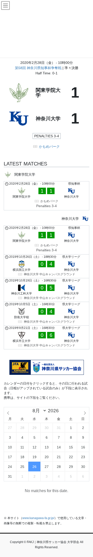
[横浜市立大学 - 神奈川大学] (46, 337)
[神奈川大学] (46, 118)
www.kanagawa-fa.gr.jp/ (38, 518)
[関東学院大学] (46, 92)
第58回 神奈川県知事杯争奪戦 (38, 68)
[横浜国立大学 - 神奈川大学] (46, 266)
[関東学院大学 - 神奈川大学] (46, 195)
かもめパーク (49, 146)
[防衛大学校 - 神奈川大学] (46, 313)
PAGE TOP (86, 535)
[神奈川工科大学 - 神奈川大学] (46, 290)
